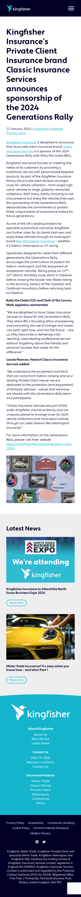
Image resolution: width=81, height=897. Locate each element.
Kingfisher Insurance (21, 142)
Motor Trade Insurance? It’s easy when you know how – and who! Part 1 (37, 668)
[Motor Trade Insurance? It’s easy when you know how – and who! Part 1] (40, 637)
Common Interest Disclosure (51, 828)
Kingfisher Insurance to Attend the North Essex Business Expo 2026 (36, 591)
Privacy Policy (15, 823)
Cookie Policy (20, 828)
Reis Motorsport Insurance (35, 241)
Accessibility (35, 823)
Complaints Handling (61, 823)
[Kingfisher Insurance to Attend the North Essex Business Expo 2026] (40, 560)
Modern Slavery (40, 833)
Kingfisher (40, 129)
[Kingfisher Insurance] (18, 8)
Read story (16, 603)
